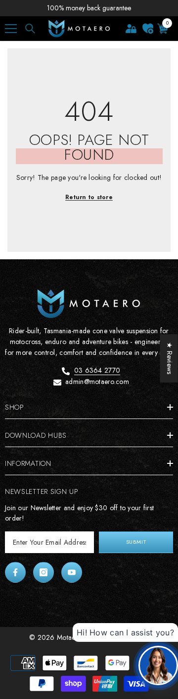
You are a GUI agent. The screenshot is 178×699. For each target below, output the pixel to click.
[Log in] (131, 28)
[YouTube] (71, 572)
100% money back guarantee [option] (89, 8)
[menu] (11, 29)
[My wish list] (147, 28)
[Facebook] (15, 572)
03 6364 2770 (97, 370)
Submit (136, 542)
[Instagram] (43, 572)
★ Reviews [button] (170, 358)
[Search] (30, 29)
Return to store (89, 197)
